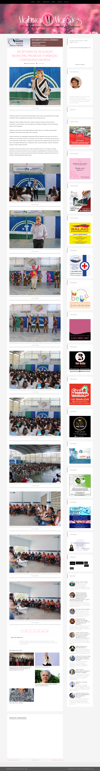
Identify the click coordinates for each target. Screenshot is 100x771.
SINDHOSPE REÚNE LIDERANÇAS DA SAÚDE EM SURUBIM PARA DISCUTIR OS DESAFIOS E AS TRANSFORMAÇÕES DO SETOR (20, 668)
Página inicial (35, 760)
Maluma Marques (30, 63)
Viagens (59, 2)
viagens (86, 565)
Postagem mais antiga (57, 760)
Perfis (53, 2)
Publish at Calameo (80, 64)
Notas (38, 2)
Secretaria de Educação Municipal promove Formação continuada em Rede (35, 56)
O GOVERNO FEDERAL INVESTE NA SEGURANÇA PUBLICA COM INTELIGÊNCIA (46, 685)
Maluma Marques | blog (21, 769)
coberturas (79, 563)
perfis (86, 562)
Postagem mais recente (13, 760)
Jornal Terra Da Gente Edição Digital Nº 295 (80, 47)
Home (32, 2)
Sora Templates (78, 769)
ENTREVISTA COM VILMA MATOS (42, 667)
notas (72, 563)
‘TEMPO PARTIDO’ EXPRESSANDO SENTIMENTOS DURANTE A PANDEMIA (82, 671)
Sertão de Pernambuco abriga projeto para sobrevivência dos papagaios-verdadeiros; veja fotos (82, 658)
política (71, 568)
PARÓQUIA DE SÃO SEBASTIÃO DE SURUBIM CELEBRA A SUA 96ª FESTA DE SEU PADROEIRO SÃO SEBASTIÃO (82, 621)
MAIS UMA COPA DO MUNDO (16, 703)
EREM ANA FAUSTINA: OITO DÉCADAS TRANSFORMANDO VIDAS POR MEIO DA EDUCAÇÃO (82, 695)
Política (66, 2)
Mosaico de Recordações (81, 582)
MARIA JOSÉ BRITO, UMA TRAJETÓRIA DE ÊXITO (81, 647)
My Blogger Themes (89, 769)
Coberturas (45, 2)
